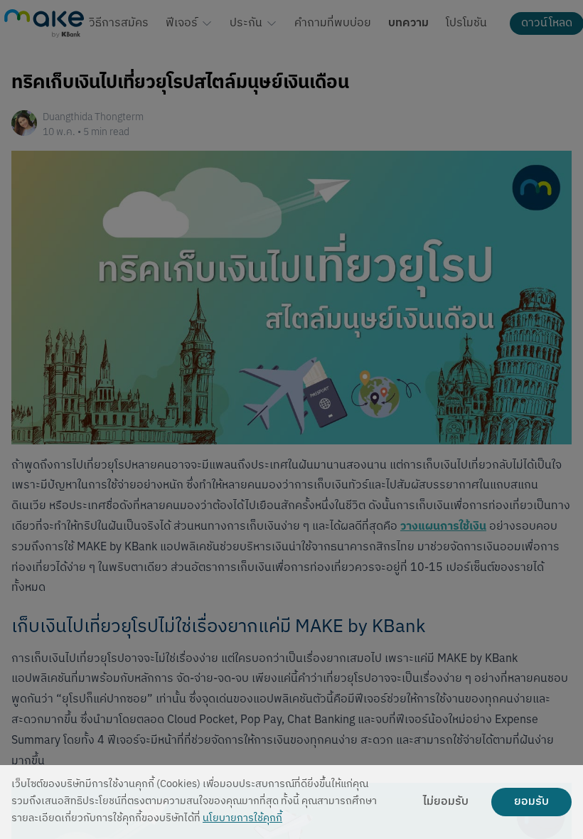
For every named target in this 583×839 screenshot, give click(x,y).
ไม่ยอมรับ (446, 802)
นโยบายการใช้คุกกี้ (242, 819)
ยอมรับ (531, 802)
